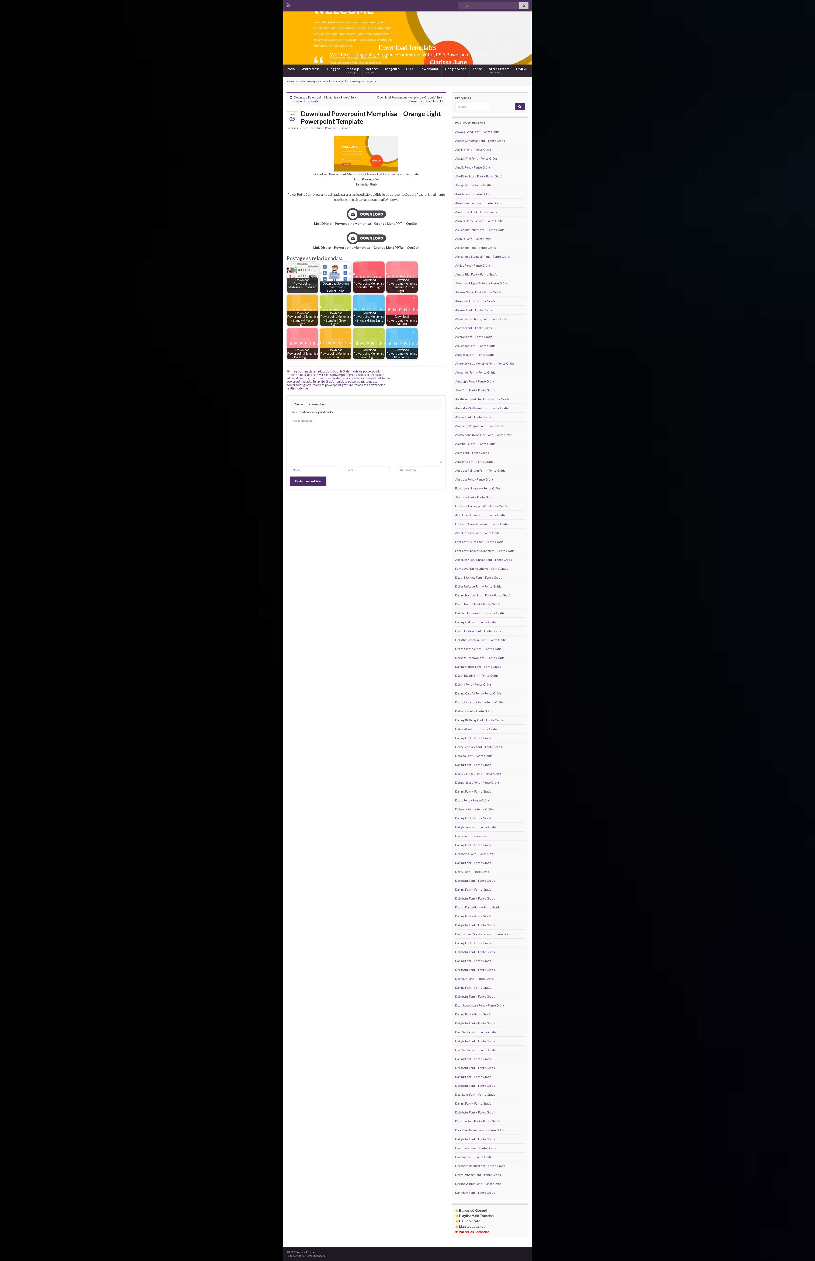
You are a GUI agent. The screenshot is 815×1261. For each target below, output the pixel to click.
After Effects (499, 70)
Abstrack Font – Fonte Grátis (474, 497)
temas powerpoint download (361, 378)
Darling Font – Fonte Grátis (473, 738)
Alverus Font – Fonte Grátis (473, 310)
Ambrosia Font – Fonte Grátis (474, 354)
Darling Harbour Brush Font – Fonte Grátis (483, 595)
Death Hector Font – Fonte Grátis (477, 604)
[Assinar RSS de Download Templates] (289, 4)
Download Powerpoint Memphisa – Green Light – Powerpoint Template (410, 99)
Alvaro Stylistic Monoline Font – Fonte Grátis (484, 363)
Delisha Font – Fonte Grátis (473, 684)
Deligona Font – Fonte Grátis (474, 809)
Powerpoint (428, 69)
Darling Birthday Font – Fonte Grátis (479, 720)
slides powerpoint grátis (340, 375)
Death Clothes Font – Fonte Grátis (478, 649)
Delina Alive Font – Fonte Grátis (476, 729)
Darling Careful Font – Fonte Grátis (478, 693)
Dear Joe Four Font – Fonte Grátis (477, 1121)
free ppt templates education (311, 371)
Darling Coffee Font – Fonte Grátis (478, 666)
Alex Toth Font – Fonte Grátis (475, 390)
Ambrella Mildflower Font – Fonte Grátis (481, 408)
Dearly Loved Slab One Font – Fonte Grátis (483, 934)
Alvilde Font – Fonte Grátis (473, 265)
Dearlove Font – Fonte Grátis (474, 978)
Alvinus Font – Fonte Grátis (473, 238)
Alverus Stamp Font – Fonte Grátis (478, 292)
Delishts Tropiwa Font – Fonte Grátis (479, 657)
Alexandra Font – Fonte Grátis (475, 301)
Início (291, 69)
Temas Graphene (316, 1255)
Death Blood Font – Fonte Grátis (476, 675)
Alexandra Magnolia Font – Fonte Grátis (481, 283)
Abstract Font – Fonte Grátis (474, 479)
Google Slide (341, 371)
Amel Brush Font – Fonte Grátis (476, 212)
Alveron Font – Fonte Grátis (473, 337)
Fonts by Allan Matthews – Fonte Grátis (481, 568)
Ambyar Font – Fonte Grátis (473, 328)
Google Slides (455, 69)
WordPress (310, 69)
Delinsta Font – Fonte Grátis (474, 711)
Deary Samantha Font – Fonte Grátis (479, 702)
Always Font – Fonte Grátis (473, 185)
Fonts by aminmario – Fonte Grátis (477, 488)
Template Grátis (323, 381)
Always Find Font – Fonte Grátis (476, 158)
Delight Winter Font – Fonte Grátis (478, 1183)
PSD (409, 69)
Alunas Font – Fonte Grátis (473, 417)
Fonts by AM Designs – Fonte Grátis (479, 542)
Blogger (333, 69)
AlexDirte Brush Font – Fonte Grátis (479, 176)
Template (344, 127)
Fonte (477, 69)
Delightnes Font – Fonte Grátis (475, 827)
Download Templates (407, 47)
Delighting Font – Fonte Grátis (475, 854)
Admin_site (297, 127)
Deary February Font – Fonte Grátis (478, 747)
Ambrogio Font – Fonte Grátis (475, 381)
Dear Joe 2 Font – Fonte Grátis (475, 1148)
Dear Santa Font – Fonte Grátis (475, 1032)
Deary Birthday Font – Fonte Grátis (478, 773)
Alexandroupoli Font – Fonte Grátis (478, 203)
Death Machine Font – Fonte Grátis (478, 577)
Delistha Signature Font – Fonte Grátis (480, 640)
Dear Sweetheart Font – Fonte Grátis (480, 1005)
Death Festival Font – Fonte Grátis (478, 631)
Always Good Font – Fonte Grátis (477, 132)
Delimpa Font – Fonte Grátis (473, 756)
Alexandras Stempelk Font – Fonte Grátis (482, 256)
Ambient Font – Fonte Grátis (474, 461)
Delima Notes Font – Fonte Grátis (477, 782)
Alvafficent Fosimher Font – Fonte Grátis (482, 399)
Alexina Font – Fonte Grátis (473, 149)
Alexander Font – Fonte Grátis (475, 345)
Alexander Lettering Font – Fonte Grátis (482, 319)
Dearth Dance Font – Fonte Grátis (477, 907)
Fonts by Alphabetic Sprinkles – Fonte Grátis (484, 550)
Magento (392, 69)
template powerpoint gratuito (332, 385)
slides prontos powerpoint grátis (318, 378)
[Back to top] (805, 1251)
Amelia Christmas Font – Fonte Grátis (480, 140)
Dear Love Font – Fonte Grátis (475, 1094)
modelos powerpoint (365, 371)
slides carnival (313, 375)
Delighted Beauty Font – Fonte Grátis (480, 1166)
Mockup (352, 70)
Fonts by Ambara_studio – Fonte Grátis (481, 506)
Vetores (372, 70)
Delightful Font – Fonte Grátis (475, 880)
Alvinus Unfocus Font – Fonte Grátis (479, 221)
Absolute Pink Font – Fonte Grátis (477, 533)
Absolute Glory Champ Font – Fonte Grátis (483, 559)
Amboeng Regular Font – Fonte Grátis (480, 426)
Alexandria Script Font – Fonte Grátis (479, 230)
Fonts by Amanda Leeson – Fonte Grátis (481, 524)
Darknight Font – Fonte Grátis (475, 1192)
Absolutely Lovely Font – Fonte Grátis (480, 515)
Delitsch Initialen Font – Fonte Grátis (479, 613)
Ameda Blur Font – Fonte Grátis (476, 274)
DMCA (521, 69)
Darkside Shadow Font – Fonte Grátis (480, 1130)
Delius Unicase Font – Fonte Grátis (478, 586)
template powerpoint (349, 381)
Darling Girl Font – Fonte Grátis (475, 622)
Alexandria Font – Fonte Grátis (475, 247)
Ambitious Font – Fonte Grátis (475, 444)
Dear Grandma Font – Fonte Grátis (478, 1175)
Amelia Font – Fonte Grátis (473, 167)
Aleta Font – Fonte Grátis (472, 452)
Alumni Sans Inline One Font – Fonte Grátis (484, 435)
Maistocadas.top (470, 1226)
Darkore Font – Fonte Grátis (473, 1157)
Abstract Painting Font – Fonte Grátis (480, 470)
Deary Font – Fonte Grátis (472, 800)
